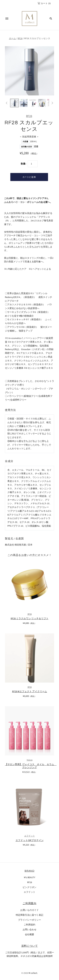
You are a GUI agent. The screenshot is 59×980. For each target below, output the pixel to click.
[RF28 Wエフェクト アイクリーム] (29, 658)
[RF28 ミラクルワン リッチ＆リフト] (29, 585)
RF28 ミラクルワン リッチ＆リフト (30, 618)
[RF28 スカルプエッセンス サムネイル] (14, 103)
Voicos (29, 759)
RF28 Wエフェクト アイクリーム (29, 691)
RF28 (20, 38)
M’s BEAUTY (29, 877)
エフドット (29, 835)
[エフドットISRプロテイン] (29, 806)
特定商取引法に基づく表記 (29, 915)
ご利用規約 (29, 924)
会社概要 (29, 934)
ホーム (12, 38)
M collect (33, 973)
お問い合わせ (29, 929)
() (46, 3)
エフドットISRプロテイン (30, 840)
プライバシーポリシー (29, 920)
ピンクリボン (29, 887)
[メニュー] (7, 18)
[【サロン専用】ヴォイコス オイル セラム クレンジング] (29, 730)
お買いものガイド (29, 910)
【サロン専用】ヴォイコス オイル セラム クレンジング (31, 766)
